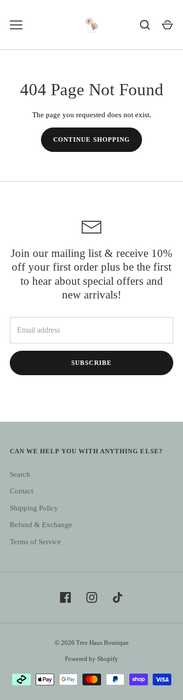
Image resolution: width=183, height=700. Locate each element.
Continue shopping (91, 139)
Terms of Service (35, 542)
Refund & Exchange (41, 525)
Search (20, 474)
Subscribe (91, 362)
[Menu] (16, 25)
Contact (21, 491)
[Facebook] (65, 597)
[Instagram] (91, 597)
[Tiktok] (118, 597)
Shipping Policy (34, 508)
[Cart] (167, 25)
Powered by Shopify (91, 658)
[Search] (145, 25)
